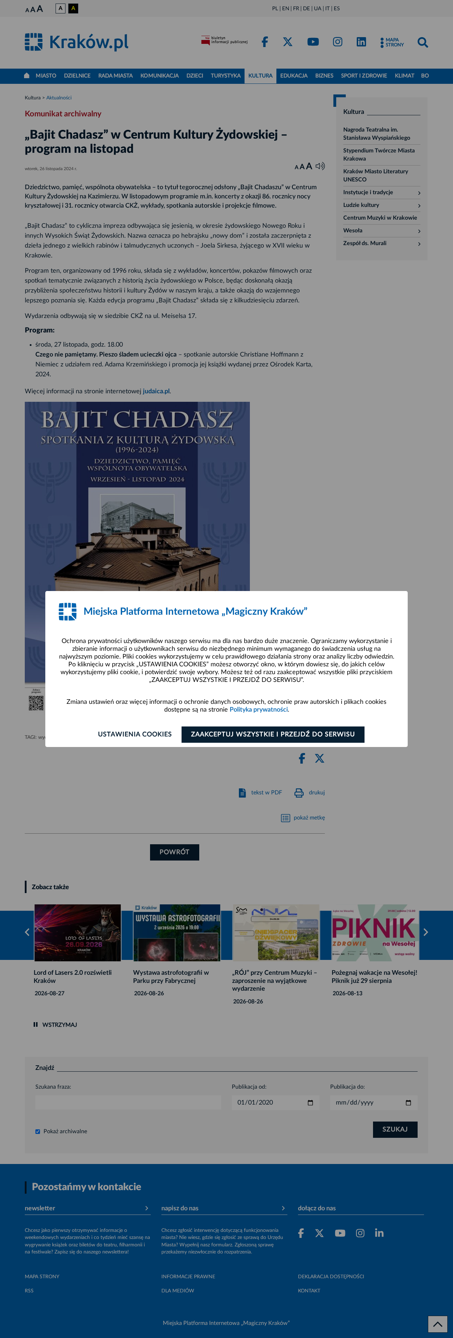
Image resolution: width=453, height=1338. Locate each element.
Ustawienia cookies (135, 734)
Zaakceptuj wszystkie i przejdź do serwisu (273, 734)
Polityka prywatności (259, 710)
